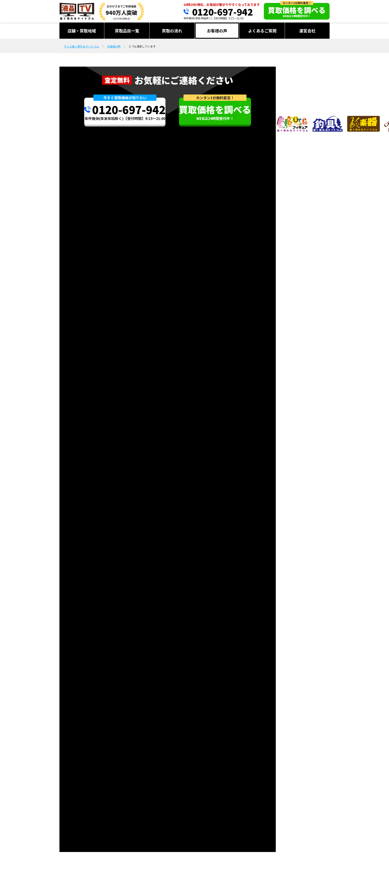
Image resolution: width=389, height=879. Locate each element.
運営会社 (307, 31)
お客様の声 (217, 31)
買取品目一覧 (127, 31)
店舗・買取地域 (82, 31)
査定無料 (117, 80)
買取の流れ (172, 31)
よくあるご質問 (262, 31)
